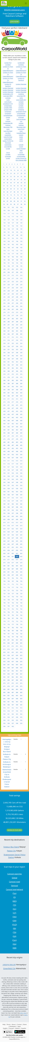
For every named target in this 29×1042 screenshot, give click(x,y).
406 (8, 396)
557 (13, 488)
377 (13, 377)
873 (17, 683)
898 (17, 699)
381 (8, 380)
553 (17, 485)
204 (21, 269)
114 (21, 213)
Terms (8, 1024)
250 (4, 300)
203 (17, 269)
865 (4, 680)
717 (13, 587)
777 (13, 624)
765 (4, 618)
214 (21, 275)
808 (17, 643)
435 (4, 414)
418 (17, 402)
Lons (8, 119)
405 (4, 396)
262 (13, 306)
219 (21, 278)
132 (13, 226)
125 (4, 223)
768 (17, 618)
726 (8, 593)
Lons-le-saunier (21, 119)
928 (17, 717)
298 (17, 328)
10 (6, 167)
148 (17, 235)
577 (13, 501)
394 (21, 386)
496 (8, 451)
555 (4, 488)
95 (11, 204)
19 (14, 170)
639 (21, 538)
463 (17, 430)
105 (4, 210)
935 (4, 723)
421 (8, 405)
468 (17, 433)
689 (21, 569)
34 (18, 176)
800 (4, 640)
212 (13, 275)
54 (14, 186)
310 (4, 337)
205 (4, 272)
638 (17, 538)
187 (13, 260)
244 (21, 294)
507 (13, 458)
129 (21, 223)
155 (4, 241)
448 (17, 420)
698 (17, 575)
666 (8, 556)
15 (24, 167)
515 (4, 464)
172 (13, 251)
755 (4, 612)
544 (21, 479)
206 (8, 272)
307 (13, 334)
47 (14, 183)
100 (4, 207)
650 (4, 547)
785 (4, 631)
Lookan (21, 123)
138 (17, 229)
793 (17, 634)
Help (3, 1024)
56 (21, 186)
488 (17, 445)
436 (8, 414)
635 (4, 538)
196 (8, 266)
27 (18, 173)
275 (4, 315)
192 (13, 263)
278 (17, 315)
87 (7, 201)
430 (4, 411)
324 (21, 343)
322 (13, 343)
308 (17, 334)
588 (17, 507)
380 (4, 380)
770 (4, 621)
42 (21, 179)
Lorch (21, 152)
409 (21, 396)
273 (17, 312)
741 (8, 603)
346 (8, 359)
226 (8, 285)
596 (8, 513)
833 (17, 658)
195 (4, 266)
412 (13, 399)
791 (8, 634)
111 (8, 213)
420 (4, 405)
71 (25, 192)
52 (7, 186)
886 (8, 692)
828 (17, 655)
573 (17, 498)
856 (8, 674)
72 (4, 195)
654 (21, 547)
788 (17, 631)
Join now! (14, 21)
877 (13, 686)
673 (17, 560)
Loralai (8, 149)
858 (17, 674)
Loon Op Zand (8, 131)
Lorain (21, 147)
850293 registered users (14, 10)
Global (14, 877)
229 (21, 285)
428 (17, 408)
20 (18, 170)
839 (21, 661)
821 (8, 652)
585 (4, 507)
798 (17, 637)
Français (11, 1028)
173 (17, 251)
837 (13, 661)
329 (21, 346)
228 (17, 285)
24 (7, 173)
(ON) (14, 920)
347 (13, 359)
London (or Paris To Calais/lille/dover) (8, 68)
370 (4, 374)
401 (8, 393)
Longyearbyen (8, 115)
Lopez (21, 137)
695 (4, 575)
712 (13, 584)
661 (8, 553)
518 (17, 464)
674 (21, 560)
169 (21, 247)
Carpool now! (14, 881)
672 (13, 560)
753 (17, 609)
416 (8, 402)
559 (21, 488)
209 (21, 272)
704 (21, 578)
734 (21, 597)
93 (4, 204)
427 (13, 408)
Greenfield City (9, 968)
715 (4, 587)
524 (21, 467)
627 (13, 532)
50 (25, 183)
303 (17, 331)
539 (21, 476)
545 (4, 482)
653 (17, 547)
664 (21, 553)
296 (8, 328)
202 (13, 269)
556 (8, 488)
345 (4, 359)
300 (4, 331)
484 (21, 442)
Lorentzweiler (21, 156)
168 (17, 247)
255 (4, 303)
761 (8, 615)
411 (8, 399)
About (14, 1024)
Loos (21, 131)
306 (8, 334)
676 (8, 563)
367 (13, 371)
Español (23, 1028)
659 (21, 550)
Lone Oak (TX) (21, 96)
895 (4, 699)
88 (11, 201)
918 (17, 711)
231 (8, 288)
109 (21, 210)
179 (21, 254)
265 (4, 309)
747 (13, 606)
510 (4, 461)
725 (4, 593)
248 (17, 297)
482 (13, 442)
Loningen (21, 117)
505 (4, 458)
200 (4, 269)
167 (13, 247)
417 (13, 402)
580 (4, 504)
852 (13, 671)
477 (13, 439)
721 (8, 590)
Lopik (21, 139)
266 (8, 309)
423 (17, 405)
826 (8, 655)
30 (4, 176)
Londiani (8, 65)
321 (8, 343)
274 (21, 312)
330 (4, 349)
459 (21, 427)
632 (13, 535)
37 (4, 179)
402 (13, 393)
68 (14, 192)
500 (4, 454)
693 (17, 572)
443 (17, 417)
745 (4, 606)
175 (4, 254)
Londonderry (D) (8, 94)
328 (17, 346)
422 (13, 405)
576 (8, 501)
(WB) (14, 948)
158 (17, 241)
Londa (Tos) (7, 63)
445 (4, 420)
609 (21, 519)
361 (8, 368)
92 (25, 201)
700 (4, 578)
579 (21, 501)
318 (17, 340)
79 (4, 198)
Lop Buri (7, 133)
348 (17, 359)
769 (21, 618)
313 (17, 337)
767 (13, 618)
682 (13, 566)
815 (4, 649)
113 (17, 213)
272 (13, 312)
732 (13, 597)
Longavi (21, 102)
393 (17, 386)
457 (13, 427)
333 (17, 349)
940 (4, 726)
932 (13, 720)
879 (21, 686)
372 (13, 374)
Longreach (8, 111)
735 (4, 600)
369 (21, 371)
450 (4, 424)
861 (8, 677)
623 (17, 529)
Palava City (11, 850)
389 (21, 383)
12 (13, 167)
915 (4, 711)
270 (4, 312)
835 (4, 661)
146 (8, 235)
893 (17, 695)
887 (13, 692)
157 (13, 241)
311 (8, 337)
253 (17, 300)
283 (17, 319)
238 (17, 291)
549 (21, 482)
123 (17, 220)
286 (8, 322)
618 (17, 526)
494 (21, 448)
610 (4, 522)
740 (4, 603)
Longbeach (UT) (8, 104)
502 (13, 454)
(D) (14, 897)
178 (17, 254)
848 (17, 668)
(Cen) (14, 940)
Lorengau (8, 156)
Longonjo (21, 109)
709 (21, 581)
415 (4, 402)
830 (4, 658)
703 (17, 578)
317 (13, 340)
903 (17, 702)
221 (8, 281)
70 (21, 192)
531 (8, 473)
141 (8, 232)
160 (4, 244)
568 (17, 495)
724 (21, 590)
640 (4, 541)
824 (21, 652)
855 (4, 674)
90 (18, 201)
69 (18, 192)
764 (21, 615)
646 (8, 544)
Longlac (21, 106)
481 (8, 442)
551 (8, 485)
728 (17, 593)
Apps (19, 1026)
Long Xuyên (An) (21, 100)
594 (21, 510)
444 (21, 417)
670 (4, 560)
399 (21, 390)
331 (8, 349)
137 (13, 229)
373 (17, 374)
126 (8, 223)
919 (21, 711)
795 (4, 637)
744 (21, 603)
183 (17, 257)
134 (21, 226)
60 (11, 189)
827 (13, 655)
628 (17, 532)
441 (8, 417)
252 (13, 300)
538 (17, 476)
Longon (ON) (8, 109)
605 (4, 519)
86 (4, 201)
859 (21, 674)
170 (4, 251)
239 (21, 291)
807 (13, 643)
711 (8, 584)
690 (4, 572)
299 (21, 328)
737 (13, 600)
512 (13, 461)
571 (8, 498)
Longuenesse (21, 113)
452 (13, 424)
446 (8, 420)
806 (8, 643)
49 (21, 183)
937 (13, 723)
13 (17, 167)
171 (8, 251)
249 (21, 297)
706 (8, 581)
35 (21, 176)
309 (21, 334)
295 (4, 328)
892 (13, 695)
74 (11, 195)
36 (25, 176)
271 (8, 312)
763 (17, 615)
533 (17, 473)
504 (21, 454)
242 (13, 294)
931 (8, 720)
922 (13, 714)
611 (8, 522)
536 (8, 476)
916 (8, 711)
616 (8, 526)
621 (8, 529)
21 (21, 170)
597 (13, 513)
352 (13, 362)
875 (4, 686)
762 (13, 615)
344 (21, 356)
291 (8, 325)
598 (17, 513)
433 (17, 411)
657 (13, 550)
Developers (12, 1026)
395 (4, 390)
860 (4, 677)
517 (13, 464)
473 (17, 436)
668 (17, 556)
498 (17, 451)
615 (4, 526)
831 (8, 658)
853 (17, 671)
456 (8, 427)
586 (8, 507)
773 (17, 621)
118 (17, 217)
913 (17, 708)
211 (8, 275)
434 (21, 411)
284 (21, 319)
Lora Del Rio (8, 147)
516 (8, 464)
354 (21, 362)
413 (17, 399)
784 (21, 627)
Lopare (21, 135)
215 (4, 278)
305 (4, 334)
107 (13, 210)
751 (8, 609)
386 (8, 383)
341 (8, 356)
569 (21, 495)
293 (17, 325)
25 (11, 173)
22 (25, 170)
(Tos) (14, 893)
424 (21, 405)
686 (8, 569)
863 (17, 677)
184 (21, 257)
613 (17, 522)
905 (4, 705)
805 (4, 643)
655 (4, 550)
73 (7, 195)
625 (4, 532)
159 (21, 241)
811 (8, 646)
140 (4, 232)
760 (4, 615)
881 (8, 689)
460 (4, 430)
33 (14, 176)
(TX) (14, 905)
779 (21, 624)
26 (14, 173)
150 (4, 238)
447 (13, 420)
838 (17, 661)
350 (4, 362)
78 (25, 195)
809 (21, 643)
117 (13, 217)
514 (21, 461)
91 (21, 201)
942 (13, 726)
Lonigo (8, 117)
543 (17, 479)
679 (21, 563)
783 (17, 627)
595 (4, 513)
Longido (21, 104)
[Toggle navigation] (26, 3)
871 (8, 683)
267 (13, 309)
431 (8, 411)
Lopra (21, 141)
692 (13, 572)
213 (17, 275)
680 (4, 566)
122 (13, 220)
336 (8, 353)
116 (8, 217)
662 (13, 553)
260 (4, 306)
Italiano (17, 1028)
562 (13, 492)
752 (13, 609)
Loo (21, 121)
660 (4, 553)
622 (13, 529)
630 (4, 535)
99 (25, 204)
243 (17, 294)
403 (17, 393)
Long (21, 98)
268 (17, 309)
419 (21, 402)
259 (21, 303)
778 (17, 624)
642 (13, 541)
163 (17, 244)
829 (21, 655)
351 (8, 362)
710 (4, 584)
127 (13, 223)
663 (17, 553)
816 (8, 649)
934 (21, 720)
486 (8, 445)
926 (8, 717)
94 (7, 204)
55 (18, 186)
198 (17, 266)
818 (17, 649)
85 (25, 198)
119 (21, 217)
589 (21, 507)
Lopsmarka (8, 145)
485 (4, 445)
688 (17, 569)
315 (4, 340)
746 (8, 606)
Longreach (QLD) (21, 111)
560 (4, 492)
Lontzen (7, 121)
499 (21, 451)
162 (13, 244)
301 (8, 331)
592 (13, 510)
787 (13, 631)
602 (13, 516)
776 (8, 624)
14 (20, 167)
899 (21, 699)
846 (8, 668)
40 (14, 179)
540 (4, 479)
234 (21, 288)
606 (8, 519)
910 (4, 708)
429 (21, 408)
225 (4, 285)
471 (8, 436)
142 (13, 232)
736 (8, 600)
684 (21, 566)
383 (17, 380)
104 (21, 207)
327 (13, 346)
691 (8, 572)
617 (13, 526)
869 (21, 680)
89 (14, 201)
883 (17, 689)
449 (21, 420)
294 (21, 325)
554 (21, 485)
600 (4, 516)
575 (4, 501)
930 (4, 720)
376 (8, 377)
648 (17, 544)
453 (17, 424)
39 (11, 179)
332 (13, 349)
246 (8, 297)
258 (17, 303)
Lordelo (8, 154)
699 (21, 575)
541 (8, 479)
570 (4, 498)
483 (17, 442)
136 (8, 229)
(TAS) (14, 916)
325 (4, 346)
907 (13, 705)
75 (14, 195)
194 (21, 263)
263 (17, 306)
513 (17, 461)
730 (4, 597)
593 (17, 510)
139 (21, 229)
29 (25, 173)
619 (21, 526)
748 (17, 606)
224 (21, 281)
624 (21, 529)
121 (8, 220)
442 (13, 417)
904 (21, 702)
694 (21, 572)
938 (17, 723)
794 (21, 634)
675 (4, 563)
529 (21, 470)
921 (8, 714)
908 (17, 705)
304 (21, 331)
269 (21, 309)
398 (17, 390)
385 (4, 383)
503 (17, 454)
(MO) (14, 901)
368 (17, 371)
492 (13, 448)
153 (17, 238)
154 (21, 238)
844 (21, 665)
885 (4, 692)
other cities (23, 1013)
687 (13, 569)
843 (17, 665)
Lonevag (8, 98)
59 (7, 189)
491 (8, 448)
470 (4, 436)
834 (21, 658)
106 (8, 210)
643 (17, 541)
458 (17, 427)
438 (17, 414)
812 (13, 646)
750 (4, 609)
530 (4, 473)
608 (17, 519)
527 (13, 470)
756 (8, 612)
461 (8, 430)
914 (21, 708)
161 (8, 244)
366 (8, 371)
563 (17, 492)
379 (21, 377)
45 (7, 183)
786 (8, 631)
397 (13, 390)
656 (8, 550)
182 (13, 257)
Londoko (21, 65)
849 (21, 668)
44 (4, 183)
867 (13, 680)
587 (13, 507)
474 (21, 436)
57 (25, 186)
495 (4, 451)
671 (8, 560)
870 (4, 683)
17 (7, 170)
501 (8, 454)
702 (13, 578)
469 (21, 433)
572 (13, 498)
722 (13, 590)
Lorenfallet (21, 154)
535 (4, 476)
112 (13, 213)
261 (8, 306)
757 (13, 612)
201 (8, 269)
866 (8, 680)
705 (4, 581)
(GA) (14, 936)
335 (4, 353)
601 (8, 516)
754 (21, 609)
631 (8, 535)
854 (21, 671)
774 (21, 621)
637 (13, 538)
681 (8, 566)
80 (7, 198)
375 (4, 377)
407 (13, 396)
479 (21, 439)
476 (8, 439)
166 (8, 247)
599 (21, 513)
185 (4, 260)
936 (8, 723)
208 (17, 272)
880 (4, 689)
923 (17, 714)
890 (4, 695)
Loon (8, 129)
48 (18, 183)
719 (21, 587)
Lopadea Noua (21, 133)
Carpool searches (14, 874)
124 (21, 220)
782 (13, 627)
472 (13, 436)
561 (8, 492)
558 (17, 488)
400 (4, 393)
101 (8, 207)
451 (8, 424)
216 (8, 278)
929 (21, 717)
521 (8, 467)
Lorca (8, 152)
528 (17, 470)
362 (13, 368)
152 (13, 238)
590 (4, 510)
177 (13, 254)
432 (13, 411)
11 (10, 167)
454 (21, 424)
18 (11, 170)
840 (4, 665)
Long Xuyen (8, 102)
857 (13, 674)
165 (4, 247)
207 (13, 272)
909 (21, 705)
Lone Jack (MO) (7, 96)
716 (8, 587)
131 (8, 226)
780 (4, 627)
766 (8, 618)
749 (21, 606)
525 (4, 470)
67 (11, 192)
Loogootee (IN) (7, 123)
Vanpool (14, 885)
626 (8, 532)
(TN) (14, 932)
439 (21, 414)
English (5, 1028)
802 (13, 640)
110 (4, 213)
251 (8, 300)
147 (13, 235)
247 (13, 297)
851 (8, 671)
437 (13, 414)
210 (4, 275)
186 (8, 260)
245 (4, 297)
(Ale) (14, 944)
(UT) (14, 913)
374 (21, 374)
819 (21, 649)
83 (18, 198)
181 (8, 257)
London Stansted (21, 84)
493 (17, 448)
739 (21, 600)
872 (13, 683)
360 (4, 368)
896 (8, 699)
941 (8, 726)
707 (13, 581)
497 (13, 451)
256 (8, 303)
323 (17, 343)
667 (13, 556)
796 (8, 637)
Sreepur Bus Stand (11, 847)
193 (17, 263)
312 (13, 337)
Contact (19, 1024)
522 (13, 467)
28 (21, 173)
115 (4, 217)
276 (8, 315)
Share (25, 1024)
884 (21, 689)
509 (21, 458)
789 (21, 631)
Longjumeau (8, 106)
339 (21, 353)
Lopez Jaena (8, 139)
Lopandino (8, 135)
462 (13, 430)
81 (11, 198)
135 (4, 229)
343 (17, 356)
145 (4, 235)
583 (17, 504)
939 (21, 723)
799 (21, 637)
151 (8, 238)
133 (17, 226)
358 (17, 365)
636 (8, 538)
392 (13, 386)
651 (8, 547)
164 (21, 244)
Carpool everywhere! (14, 889)
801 (8, 640)
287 (13, 322)
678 (17, 563)
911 (8, 708)
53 (11, 186)
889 (21, 692)
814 (21, 646)
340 (4, 356)
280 (4, 319)
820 (4, 652)
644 (21, 541)
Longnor (21, 108)
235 (4, 291)
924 (21, 714)
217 (13, 278)
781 (8, 627)
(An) (14, 909)
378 (17, 377)
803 (17, 640)
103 (17, 207)
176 (8, 254)
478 (17, 439)
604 (21, 516)
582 (13, 504)
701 (8, 578)
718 (17, 587)
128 (17, 223)
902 (13, 702)
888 (17, 692)
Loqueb (21, 145)
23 (4, 173)
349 (21, 359)
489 (21, 445)
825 (4, 655)
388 (17, 383)
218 (17, 278)
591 (8, 510)
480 (4, 442)
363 (17, 368)
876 (8, 686)
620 (4, 529)
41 (18, 179)
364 (21, 368)
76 (18, 195)
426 (8, 408)
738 (17, 600)
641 (8, 541)
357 (13, 365)
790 (4, 634)
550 (4, 485)
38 (7, 179)
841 (8, 665)
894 (21, 695)
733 (17, 597)
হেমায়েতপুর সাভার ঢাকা (9, 964)
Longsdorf (8, 113)
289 (21, 322)
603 (17, 516)
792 (13, 634)
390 (4, 386)
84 (21, 198)
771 (8, 621)
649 (21, 544)
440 (4, 417)
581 (8, 504)
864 (21, 677)
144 (21, 232)
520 (4, 467)
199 (21, 266)
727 (13, 593)
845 (4, 668)
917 (13, 711)
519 (21, 464)
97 (18, 204)
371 (8, 374)
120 (4, 220)
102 (13, 207)
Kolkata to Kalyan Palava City (7, 756)
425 (4, 408)
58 (4, 189)
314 (21, 337)
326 (8, 346)
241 (8, 294)
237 (13, 291)
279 (21, 315)
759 (21, 612)
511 (8, 461)
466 (8, 433)
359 (21, 365)
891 (8, 695)
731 (8, 597)
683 (17, 566)
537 (13, 476)
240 (4, 294)
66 (7, 192)
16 (4, 170)
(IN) (14, 928)
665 (4, 556)
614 (21, 522)
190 (4, 263)
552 (13, 485)
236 (8, 291)
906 (8, 705)
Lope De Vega (8, 137)
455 (4, 427)
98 (21, 204)
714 (21, 584)
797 (13, 637)
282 (13, 319)
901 (8, 702)
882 (13, 689)
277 (13, 315)
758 (17, 612)
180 (4, 257)
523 (17, 467)
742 (13, 603)
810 (4, 646)
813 (17, 646)
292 (13, 325)
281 (8, 319)
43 (25, 179)
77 (21, 195)
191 (8, 263)
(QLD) (14, 924)
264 (21, 306)
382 (13, 380)
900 (4, 702)
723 (17, 590)
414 (21, 399)
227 (13, 285)
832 (13, 658)
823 (17, 652)
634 (21, 535)
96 (14, 204)
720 (4, 590)
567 (13, 495)
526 (8, 470)
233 (17, 288)
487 (13, 445)
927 (13, 717)
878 (17, 686)
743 (17, 603)
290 (4, 325)
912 (13, 708)
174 (21, 251)
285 (4, 322)
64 (25, 189)
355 (4, 365)
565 (4, 495)
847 (13, 668)
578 (17, 501)
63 (21, 189)
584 (21, 504)
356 (8, 365)
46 (11, 183)
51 (4, 186)
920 (4, 714)
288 (17, 322)
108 (17, 210)
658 (17, 550)
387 (13, 383)
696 (8, 575)
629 (21, 532)
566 (8, 495)
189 (21, 260)
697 (13, 575)
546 (8, 482)
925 (4, 717)
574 (21, 498)
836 (8, 661)
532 (13, 473)
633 (17, 535)
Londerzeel (21, 63)
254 (21, 300)
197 (13, 266)
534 (21, 473)
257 (13, 303)
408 (17, 396)
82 (14, 198)
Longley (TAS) (8, 108)
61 (14, 189)
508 (17, 458)
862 (13, 677)
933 (17, 720)
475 (4, 439)
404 (21, 393)
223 (17, 281)
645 (4, 544)
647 (13, 544)
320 (4, 343)
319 (21, 340)
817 (13, 649)
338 (17, 353)
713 (17, 584)
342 (13, 356)
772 (13, 621)
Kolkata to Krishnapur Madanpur (7, 764)
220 (4, 281)
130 (4, 226)
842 (13, 665)
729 (21, 593)
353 (17, 362)
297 (13, 328)
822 (13, 652)
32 (11, 176)
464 (21, 430)
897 (13, 699)
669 (21, 556)
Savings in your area (14, 830)
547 (13, 482)
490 (4, 448)
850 (4, 671)
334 (21, 349)
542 (13, 479)
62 (18, 189)
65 (4, 192)
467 (13, 433)
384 (21, 380)
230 (4, 288)
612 (13, 522)
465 (4, 433)
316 (8, 340)
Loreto (8, 158)
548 (17, 482)
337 (13, 353)
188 (17, 260)
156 (8, 241)
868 (17, 680)
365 (4, 371)
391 (8, 386)
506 (8, 458)
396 (8, 390)
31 (7, 176)
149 (21, 235)
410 (4, 399)
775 (4, 624)
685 (4, 569)
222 (13, 281)
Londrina (21, 94)
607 (13, 519)
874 (21, 683)
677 (13, 563)
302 (13, 331)
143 (17, 232)
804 (21, 640)
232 (13, 288)
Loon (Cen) (21, 129)
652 (13, 547)
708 (17, 581)
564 (21, 492)
